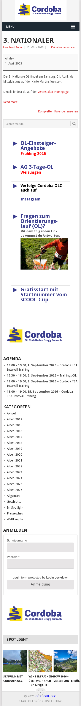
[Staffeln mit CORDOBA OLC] (15, 661)
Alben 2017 (14, 437)
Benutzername (17, 540)
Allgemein (13, 495)
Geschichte (14, 501)
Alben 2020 (14, 454)
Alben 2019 (14, 448)
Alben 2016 (14, 431)
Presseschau (15, 513)
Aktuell (11, 413)
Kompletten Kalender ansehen (58, 111)
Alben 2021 (14, 460)
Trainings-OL (68, 375)
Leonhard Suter (12, 47)
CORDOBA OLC (45, 696)
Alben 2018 (14, 443)
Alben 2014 (14, 419)
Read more (10, 102)
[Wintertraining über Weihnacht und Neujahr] (40, 661)
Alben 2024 (14, 478)
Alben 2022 (14, 466)
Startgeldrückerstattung (40, 701)
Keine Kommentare (63, 47)
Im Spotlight (15, 507)
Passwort (13, 556)
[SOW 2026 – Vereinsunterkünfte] (65, 661)
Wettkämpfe (15, 519)
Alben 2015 (14, 425)
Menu (10, 26)
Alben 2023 (14, 472)
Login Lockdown (57, 577)
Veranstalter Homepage (53, 91)
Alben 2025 (14, 484)
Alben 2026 (14, 490)
